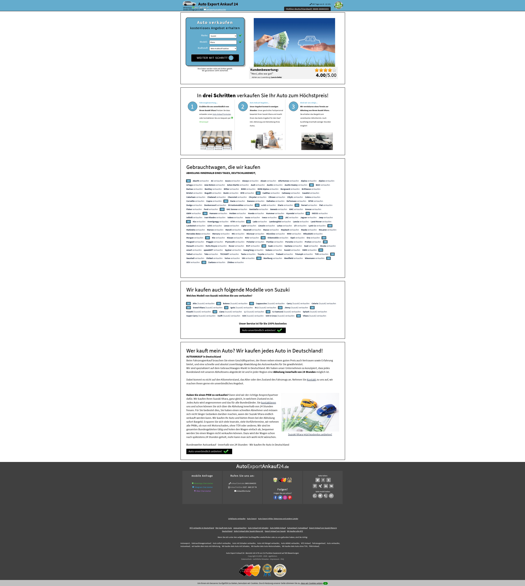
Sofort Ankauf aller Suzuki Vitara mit (248, 531)
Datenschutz (246, 559)
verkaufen (201, 180)
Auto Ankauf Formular (222, 114)
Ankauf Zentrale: (238, 483)
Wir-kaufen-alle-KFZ (295, 531)
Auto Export (252, 518)
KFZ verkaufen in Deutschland (202, 528)
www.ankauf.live (240, 528)
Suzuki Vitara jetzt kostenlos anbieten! (310, 434)
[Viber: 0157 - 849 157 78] (195, 491)
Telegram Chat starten (204, 487)
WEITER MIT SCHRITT (214, 57)
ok (325, 583)
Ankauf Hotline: (236, 487)
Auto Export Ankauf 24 (218, 4)
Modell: (203, 41)
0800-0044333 (250, 483)
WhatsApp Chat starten (203, 483)
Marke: (204, 35)
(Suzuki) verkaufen (204, 303)
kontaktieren (268, 402)
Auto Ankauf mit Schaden (258, 528)
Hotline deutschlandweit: (307, 9)
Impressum (274, 559)
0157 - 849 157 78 (201, 7)
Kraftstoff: (203, 47)
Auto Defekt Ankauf (278, 528)
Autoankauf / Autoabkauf (297, 528)
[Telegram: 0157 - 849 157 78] (193, 487)
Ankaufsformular (243, 491)
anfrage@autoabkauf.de (216, 9)
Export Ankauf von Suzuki (275, 531)
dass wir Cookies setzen (312, 583)
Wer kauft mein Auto (223, 528)
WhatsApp (203, 122)
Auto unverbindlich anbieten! (259, 330)
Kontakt (311, 379)
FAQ (282, 559)
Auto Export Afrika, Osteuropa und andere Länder (278, 518)
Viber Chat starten (203, 491)
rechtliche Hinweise (261, 559)
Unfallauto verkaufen (237, 518)
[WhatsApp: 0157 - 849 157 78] (193, 7)
